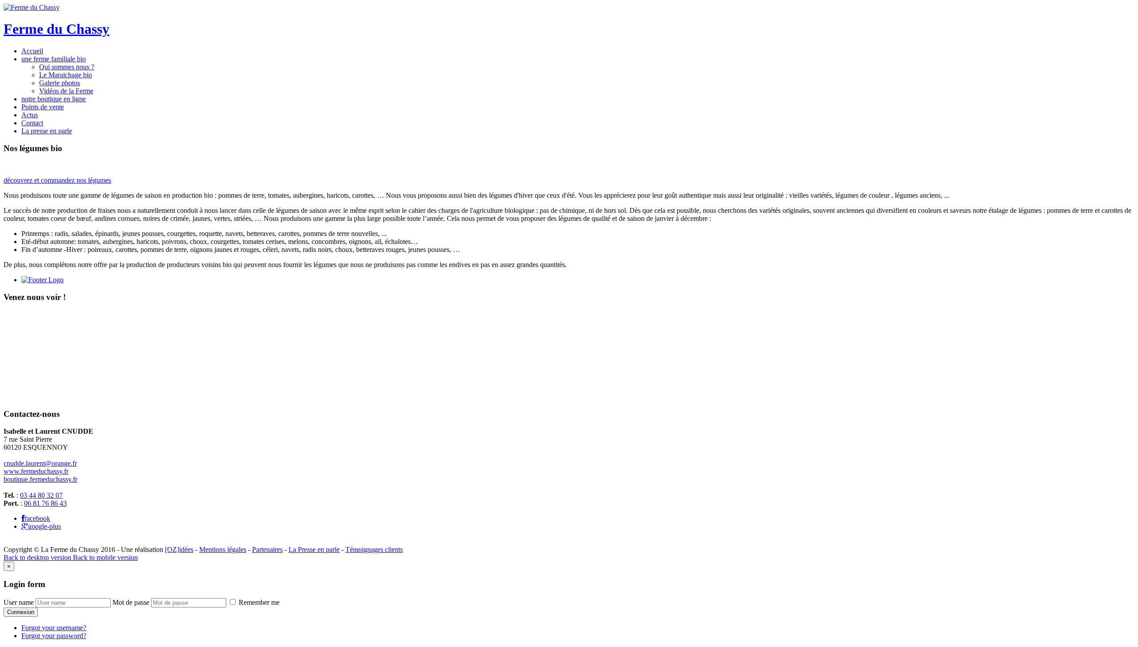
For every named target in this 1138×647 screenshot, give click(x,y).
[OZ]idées (179, 549)
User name (19, 602)
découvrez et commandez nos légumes (57, 180)
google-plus (44, 526)
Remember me (258, 602)
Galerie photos (59, 83)
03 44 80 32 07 (41, 495)
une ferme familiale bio (53, 59)
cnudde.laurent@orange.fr (40, 463)
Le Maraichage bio (65, 75)
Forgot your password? (53, 635)
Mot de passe (130, 602)
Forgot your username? (53, 627)
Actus (29, 115)
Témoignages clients (374, 549)
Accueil (32, 51)
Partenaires (267, 549)
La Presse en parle (314, 549)
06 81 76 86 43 (45, 503)
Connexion (20, 612)
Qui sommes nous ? (66, 67)
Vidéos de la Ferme (66, 91)
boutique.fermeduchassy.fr (40, 479)
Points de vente (42, 107)
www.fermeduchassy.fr (36, 471)
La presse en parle (46, 131)
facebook (37, 518)
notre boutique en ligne (53, 99)
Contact (32, 123)
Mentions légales (222, 549)
